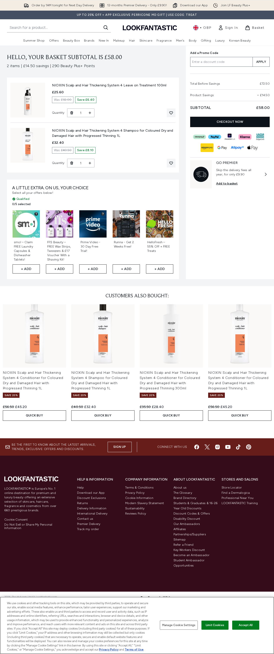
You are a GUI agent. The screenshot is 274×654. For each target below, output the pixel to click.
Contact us (85, 519)
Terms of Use (134, 649)
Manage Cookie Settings (178, 625)
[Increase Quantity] (90, 112)
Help (80, 487)
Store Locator (232, 487)
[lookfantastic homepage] (150, 27)
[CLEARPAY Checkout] (199, 136)
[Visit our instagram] (217, 447)
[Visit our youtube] (228, 447)
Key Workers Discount (189, 550)
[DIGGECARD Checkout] (260, 136)
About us (180, 487)
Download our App (91, 493)
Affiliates (179, 529)
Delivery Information (91, 508)
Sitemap (179, 539)
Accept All (246, 625)
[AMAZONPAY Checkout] (207, 147)
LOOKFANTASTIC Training (240, 503)
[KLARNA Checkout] (245, 136)
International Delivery (92, 513)
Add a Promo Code (204, 53)
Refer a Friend (183, 545)
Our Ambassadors (186, 524)
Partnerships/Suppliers (189, 534)
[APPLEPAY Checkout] (252, 147)
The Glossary (182, 493)
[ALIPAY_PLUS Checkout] (237, 147)
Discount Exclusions (91, 498)
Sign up (119, 447)
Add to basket (227, 183)
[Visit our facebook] (196, 447)
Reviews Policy (135, 513)
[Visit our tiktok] (238, 447)
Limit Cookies (215, 625)
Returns (82, 503)
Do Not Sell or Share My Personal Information (28, 526)
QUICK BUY (34, 415)
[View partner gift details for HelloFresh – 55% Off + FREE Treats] (169, 214)
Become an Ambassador (191, 555)
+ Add (26, 269)
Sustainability (134, 508)
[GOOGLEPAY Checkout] (222, 147)
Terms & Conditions (139, 487)
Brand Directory (184, 498)
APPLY (261, 62)
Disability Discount (186, 519)
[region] (137, 625)
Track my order (88, 529)
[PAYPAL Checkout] (215, 136)
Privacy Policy (134, 493)
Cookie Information (139, 498)
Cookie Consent (16, 519)
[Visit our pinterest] (248, 447)
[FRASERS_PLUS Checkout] (230, 136)
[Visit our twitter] (207, 447)
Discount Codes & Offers (191, 513)
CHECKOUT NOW (230, 122)
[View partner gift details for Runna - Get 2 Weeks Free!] (136, 214)
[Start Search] (105, 27)
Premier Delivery (88, 524)
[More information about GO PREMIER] (266, 174)
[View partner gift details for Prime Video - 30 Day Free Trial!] (102, 214)
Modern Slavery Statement (144, 503)
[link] (228, 27)
